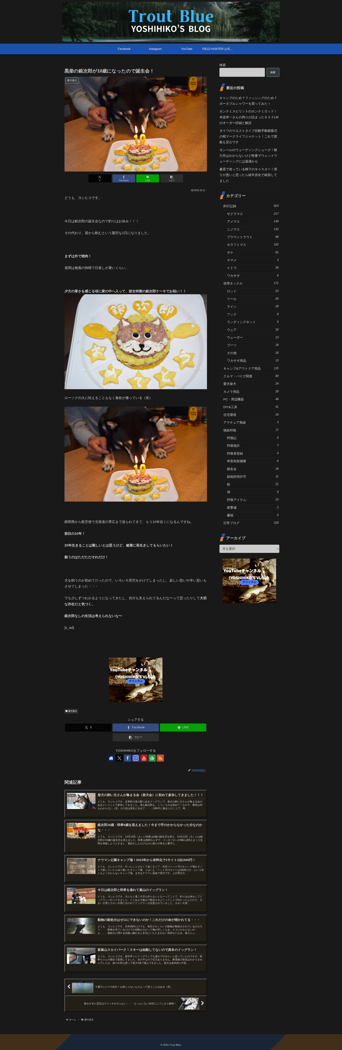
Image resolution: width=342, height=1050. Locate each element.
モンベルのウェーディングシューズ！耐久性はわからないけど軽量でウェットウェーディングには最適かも (248, 155)
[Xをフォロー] (119, 758)
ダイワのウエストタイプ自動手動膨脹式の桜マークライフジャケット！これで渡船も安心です (248, 136)
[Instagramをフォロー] (135, 758)
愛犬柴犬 (72, 711)
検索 (222, 65)
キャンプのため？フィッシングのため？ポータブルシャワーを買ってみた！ (248, 100)
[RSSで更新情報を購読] (160, 758)
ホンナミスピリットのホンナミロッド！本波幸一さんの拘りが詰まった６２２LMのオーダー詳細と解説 (248, 117)
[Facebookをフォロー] (127, 758)
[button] (171, 178)
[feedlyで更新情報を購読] (152, 758)
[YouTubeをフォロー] (143, 758)
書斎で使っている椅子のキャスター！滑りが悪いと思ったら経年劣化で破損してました (248, 175)
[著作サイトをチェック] (111, 758)
